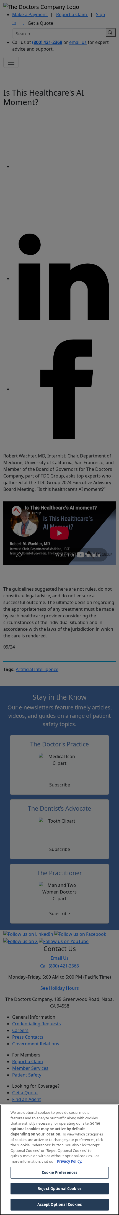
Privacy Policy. (69, 1161)
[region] (59, 1159)
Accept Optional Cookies (59, 1204)
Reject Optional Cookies (59, 1188)
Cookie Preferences (59, 1172)
